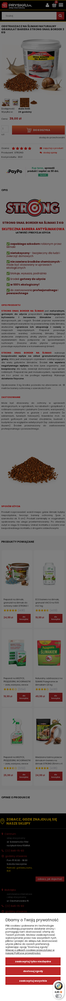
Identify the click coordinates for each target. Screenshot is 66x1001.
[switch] (59, 996)
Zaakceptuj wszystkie (33, 981)
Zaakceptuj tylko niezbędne (33, 961)
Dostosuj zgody (33, 971)
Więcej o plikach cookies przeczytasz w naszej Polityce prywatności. (29, 951)
